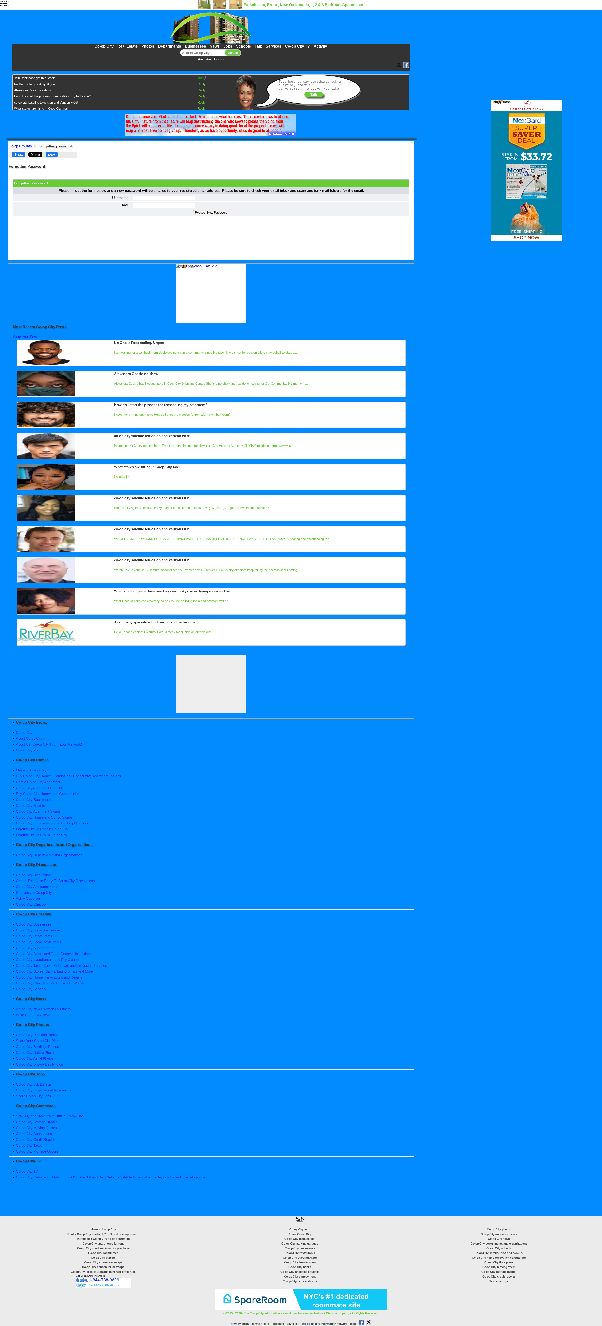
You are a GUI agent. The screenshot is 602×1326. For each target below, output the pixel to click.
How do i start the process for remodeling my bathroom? (52, 96)
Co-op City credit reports (498, 1276)
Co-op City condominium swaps (103, 1267)
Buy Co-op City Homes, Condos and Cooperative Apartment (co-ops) (69, 776)
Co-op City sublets (103, 1257)
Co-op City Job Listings (34, 1084)
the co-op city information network (325, 1324)
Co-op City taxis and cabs (300, 1281)
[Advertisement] (211, 684)
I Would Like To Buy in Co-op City (41, 835)
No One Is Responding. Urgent (35, 84)
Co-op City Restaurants (34, 936)
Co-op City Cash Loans (34, 1134)
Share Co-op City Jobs (33, 1096)
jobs (353, 1324)
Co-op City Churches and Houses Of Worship (51, 983)
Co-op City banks (299, 1267)
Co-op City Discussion (33, 875)
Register (205, 59)
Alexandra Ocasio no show (32, 90)
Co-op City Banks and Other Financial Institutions (53, 954)
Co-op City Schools (31, 989)
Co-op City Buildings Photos (37, 1047)
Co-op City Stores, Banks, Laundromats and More (54, 971)
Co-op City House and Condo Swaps (44, 817)
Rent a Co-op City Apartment (38, 782)
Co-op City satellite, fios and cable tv (499, 1253)
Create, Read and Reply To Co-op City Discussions (55, 881)
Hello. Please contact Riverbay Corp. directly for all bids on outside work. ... (165, 632)
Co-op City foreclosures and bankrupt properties (103, 1272)
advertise (293, 1324)
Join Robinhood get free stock (34, 78)
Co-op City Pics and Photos (37, 1035)
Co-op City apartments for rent (103, 1243)
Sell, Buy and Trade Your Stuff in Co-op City (49, 1116)
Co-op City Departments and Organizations (49, 855)
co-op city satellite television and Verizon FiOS (46, 102)
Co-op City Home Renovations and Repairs (49, 977)
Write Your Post (25, 337)
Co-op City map (299, 1229)
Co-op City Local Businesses (38, 930)
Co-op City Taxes (29, 1145)
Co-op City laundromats (300, 1262)
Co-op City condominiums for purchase (103, 1248)
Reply (202, 84)
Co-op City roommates (103, 1253)
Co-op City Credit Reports (36, 1140)
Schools (243, 46)
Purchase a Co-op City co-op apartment (103, 1239)
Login (219, 59)
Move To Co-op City (31, 770)
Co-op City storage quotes (498, 1272)
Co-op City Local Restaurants (38, 942)
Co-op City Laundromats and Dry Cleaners (49, 960)
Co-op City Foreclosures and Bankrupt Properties (54, 823)
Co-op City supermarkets (300, 1257)
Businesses (195, 46)
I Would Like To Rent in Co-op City (42, 829)
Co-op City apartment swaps (103, 1262)
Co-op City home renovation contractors (499, 1257)
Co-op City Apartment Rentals (39, 788)
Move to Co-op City (103, 1229)
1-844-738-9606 (104, 1280)
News (215, 46)
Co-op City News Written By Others (43, 1009)
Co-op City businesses (300, 1248)
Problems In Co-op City (34, 893)
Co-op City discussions (299, 1239)
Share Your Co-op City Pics (37, 1041)
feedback (278, 1324)
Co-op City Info (20, 146)
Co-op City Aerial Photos (35, 1058)
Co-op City (104, 46)
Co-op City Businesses (33, 924)
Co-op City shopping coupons (300, 1272)
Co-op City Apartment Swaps (38, 811)
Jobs (227, 46)
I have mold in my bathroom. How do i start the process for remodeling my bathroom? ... (174, 414)
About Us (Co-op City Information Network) (49, 744)
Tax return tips (499, 1281)
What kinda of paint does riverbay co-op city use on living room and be (172, 591)
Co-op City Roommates (34, 800)
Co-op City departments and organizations (499, 1243)
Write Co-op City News (33, 1015)
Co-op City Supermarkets (35, 948)
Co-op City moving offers (499, 1267)
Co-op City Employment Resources (43, 1090)
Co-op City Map (28, 750)
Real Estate (127, 46)
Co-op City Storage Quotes (37, 1122)
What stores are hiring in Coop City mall (41, 108)
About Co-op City (29, 738)
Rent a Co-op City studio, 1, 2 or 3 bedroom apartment (103, 1234)
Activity (320, 46)
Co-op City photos (499, 1229)
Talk (258, 46)
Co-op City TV (297, 46)
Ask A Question (28, 898)
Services (273, 46)
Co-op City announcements (499, 1234)
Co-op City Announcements (37, 887)
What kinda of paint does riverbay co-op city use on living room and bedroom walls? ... (173, 601)
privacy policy (240, 1324)
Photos (147, 46)
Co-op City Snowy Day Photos (39, 1064)
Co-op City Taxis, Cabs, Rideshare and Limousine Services (61, 965)
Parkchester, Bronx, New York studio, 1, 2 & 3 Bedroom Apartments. (304, 5)
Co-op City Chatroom (32, 904)
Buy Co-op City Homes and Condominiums (49, 794)
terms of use (260, 1324)
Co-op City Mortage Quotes (37, 1151)
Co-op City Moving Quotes (36, 1128)
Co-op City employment (300, 1276)
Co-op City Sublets (30, 805)
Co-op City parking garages (299, 1243)
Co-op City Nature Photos (35, 1052)
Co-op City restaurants (300, 1253)
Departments (169, 46)
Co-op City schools (499, 1248)
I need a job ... (124, 477)
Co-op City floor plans (498, 1262)
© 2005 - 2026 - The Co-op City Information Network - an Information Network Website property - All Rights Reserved (300, 1313)
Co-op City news (499, 1239)
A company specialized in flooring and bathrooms (154, 622)
